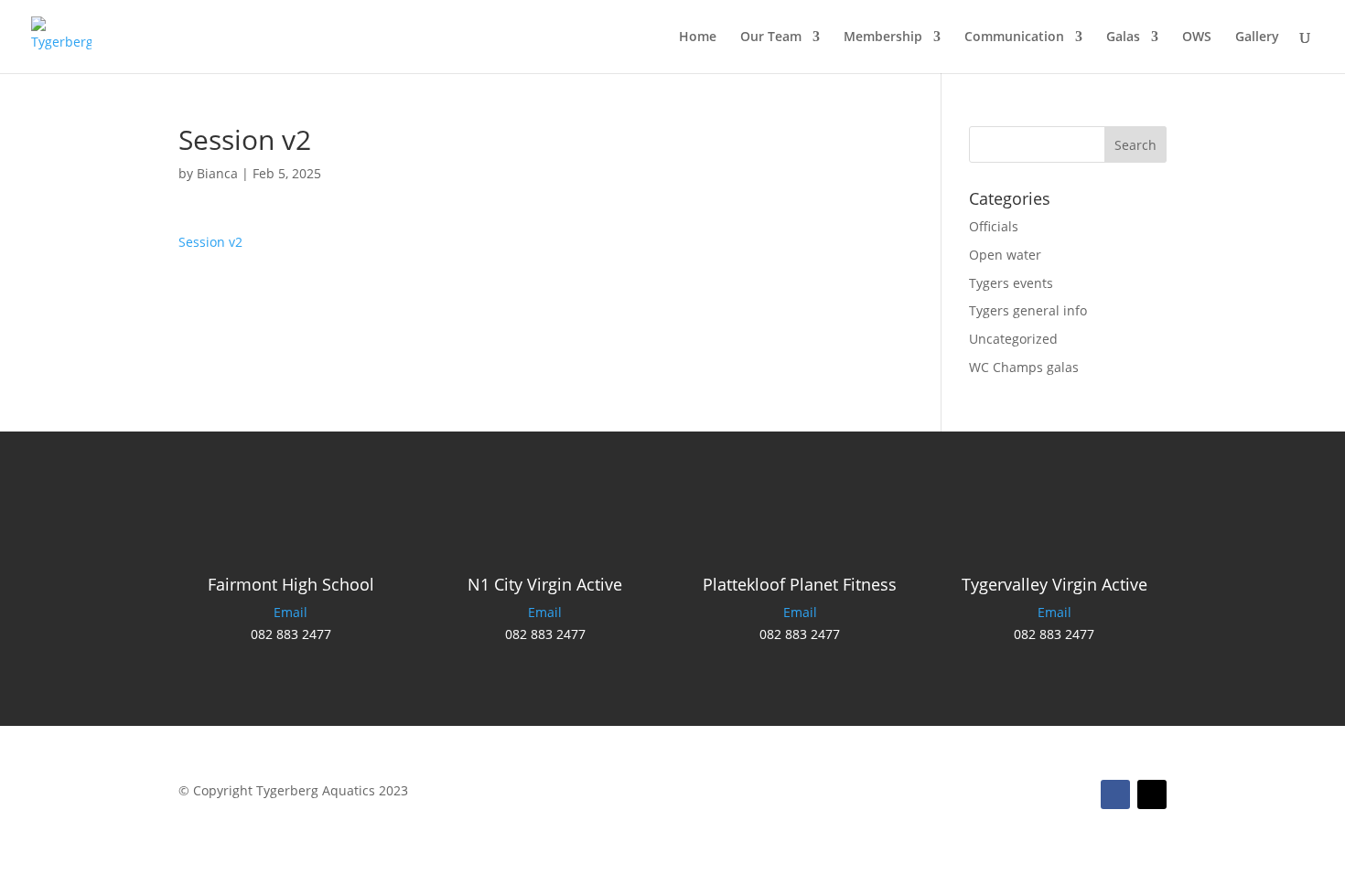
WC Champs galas (1024, 367)
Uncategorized (1013, 338)
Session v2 (210, 241)
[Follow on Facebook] (1115, 794)
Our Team (771, 37)
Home (697, 37)
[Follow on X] (1152, 794)
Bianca (217, 173)
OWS (1196, 37)
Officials (993, 226)
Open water (1005, 254)
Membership (883, 37)
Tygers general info (1028, 310)
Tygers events (1011, 283)
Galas (1123, 37)
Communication (1014, 37)
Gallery (1257, 37)
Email (290, 612)
